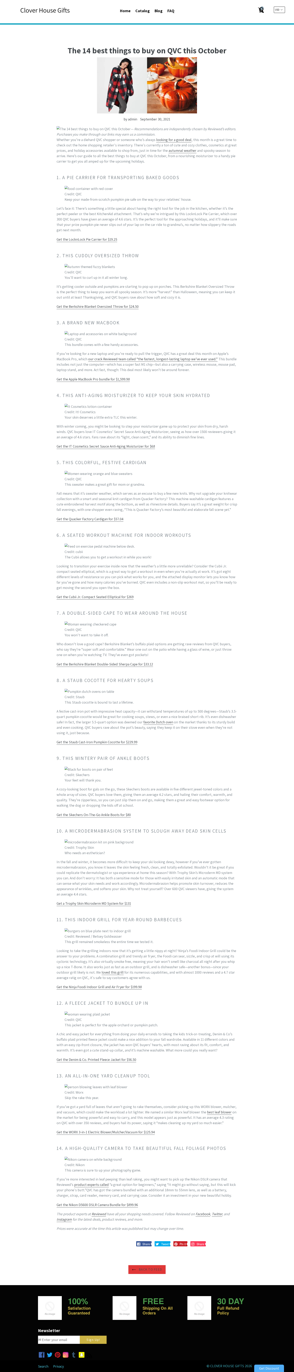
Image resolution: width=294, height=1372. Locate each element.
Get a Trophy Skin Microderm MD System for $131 (94, 903)
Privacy (58, 1366)
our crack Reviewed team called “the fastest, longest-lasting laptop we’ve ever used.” (153, 359)
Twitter (217, 1214)
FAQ (170, 10)
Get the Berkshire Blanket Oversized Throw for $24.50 (98, 306)
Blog (158, 10)
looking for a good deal (173, 139)
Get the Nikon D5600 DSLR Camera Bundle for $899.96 (97, 1204)
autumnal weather (182, 150)
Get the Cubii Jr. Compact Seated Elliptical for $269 (95, 597)
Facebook (203, 1214)
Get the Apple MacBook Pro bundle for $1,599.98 (93, 379)
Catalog (142, 10)
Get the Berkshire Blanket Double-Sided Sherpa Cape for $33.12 (105, 664)
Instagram (64, 1219)
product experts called (91, 1184)
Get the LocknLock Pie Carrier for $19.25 (87, 239)
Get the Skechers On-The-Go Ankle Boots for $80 (94, 814)
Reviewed (99, 1214)
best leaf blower (219, 1112)
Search (43, 1366)
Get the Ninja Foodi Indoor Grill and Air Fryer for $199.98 (99, 987)
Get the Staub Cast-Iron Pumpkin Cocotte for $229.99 (97, 742)
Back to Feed (150, 1269)
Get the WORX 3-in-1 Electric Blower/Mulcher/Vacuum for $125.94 (106, 1132)
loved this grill (113, 972)
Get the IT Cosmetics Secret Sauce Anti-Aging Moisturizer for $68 (106, 446)
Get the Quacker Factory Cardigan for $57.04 (90, 519)
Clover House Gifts (227, 1366)
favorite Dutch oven (158, 722)
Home (125, 10)
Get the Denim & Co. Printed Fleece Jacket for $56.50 (96, 1059)
